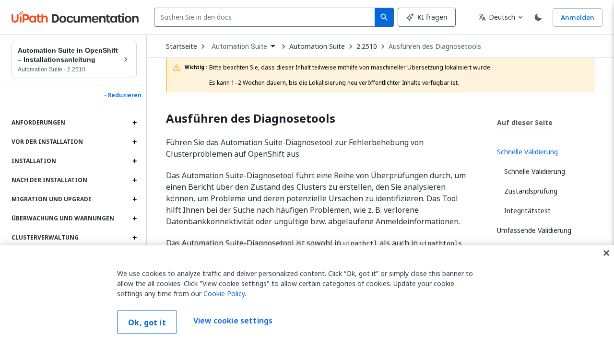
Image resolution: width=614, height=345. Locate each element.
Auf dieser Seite (525, 122)
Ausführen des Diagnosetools (435, 46)
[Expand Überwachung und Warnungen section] (134, 218)
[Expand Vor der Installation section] (134, 142)
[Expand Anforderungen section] (134, 122)
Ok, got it (147, 322)
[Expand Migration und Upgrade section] (134, 199)
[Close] (606, 253)
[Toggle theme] (538, 17)
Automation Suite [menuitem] (239, 46)
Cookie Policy (224, 293)
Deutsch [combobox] (496, 17)
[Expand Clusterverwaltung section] (134, 237)
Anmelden (577, 17)
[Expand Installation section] (134, 161)
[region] (307, 295)
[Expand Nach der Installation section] (134, 180)
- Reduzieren (123, 95)
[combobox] (266, 17)
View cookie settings (232, 321)
